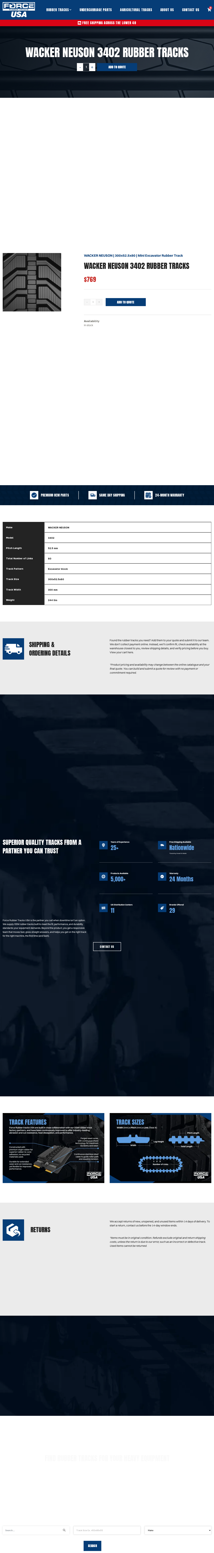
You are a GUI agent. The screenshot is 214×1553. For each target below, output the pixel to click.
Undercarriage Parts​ (96, 9)
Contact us (107, 946)
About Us (167, 9)
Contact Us (190, 9)
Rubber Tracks (57, 9)
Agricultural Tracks (136, 9)
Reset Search (118, 1546)
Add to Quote (117, 67)
